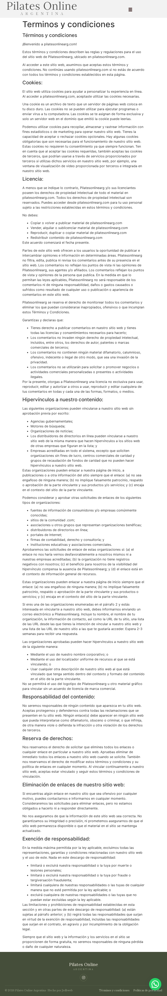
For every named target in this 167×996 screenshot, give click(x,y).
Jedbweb (67, 990)
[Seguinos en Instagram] (83, 977)
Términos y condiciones (114, 990)
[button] (130, 10)
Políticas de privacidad (147, 990)
